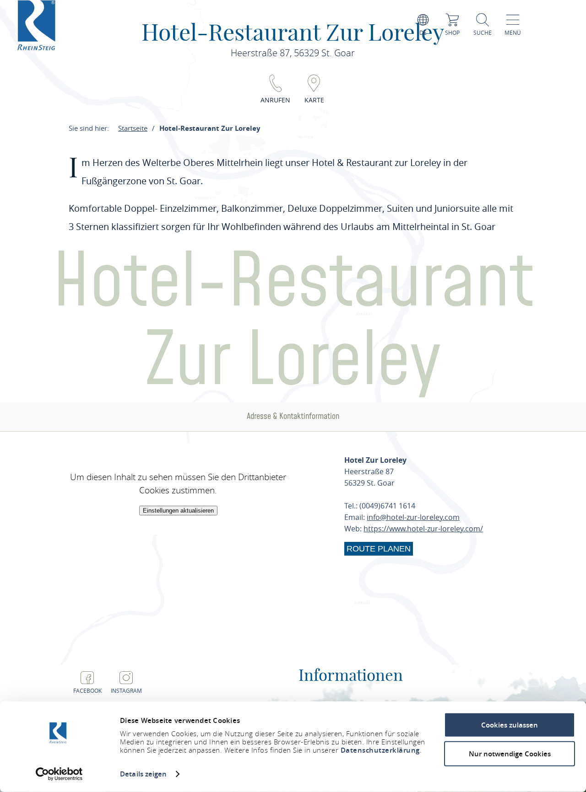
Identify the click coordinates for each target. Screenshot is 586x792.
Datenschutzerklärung (380, 750)
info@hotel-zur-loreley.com (413, 517)
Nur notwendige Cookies (510, 753)
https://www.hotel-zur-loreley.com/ (423, 529)
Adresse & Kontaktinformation (293, 416)
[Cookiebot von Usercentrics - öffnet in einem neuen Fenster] (59, 774)
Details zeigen (143, 774)
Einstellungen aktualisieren (178, 510)
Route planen (379, 548)
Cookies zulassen (509, 725)
